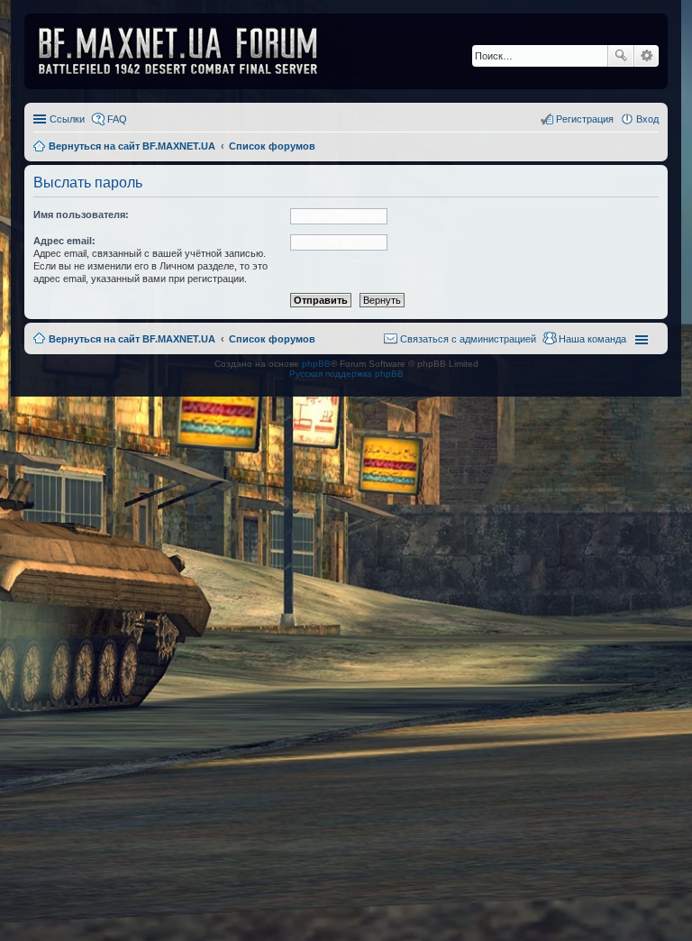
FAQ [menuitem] (117, 119)
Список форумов (272, 338)
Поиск (620, 56)
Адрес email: (64, 240)
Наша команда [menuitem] (592, 338)
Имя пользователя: (81, 214)
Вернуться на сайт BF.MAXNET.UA (132, 338)
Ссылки (67, 119)
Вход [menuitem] (647, 119)
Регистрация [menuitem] (585, 119)
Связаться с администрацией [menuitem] (468, 338)
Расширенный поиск (646, 56)
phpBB (316, 364)
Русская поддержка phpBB (346, 374)
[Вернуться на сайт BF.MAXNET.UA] (189, 51)
